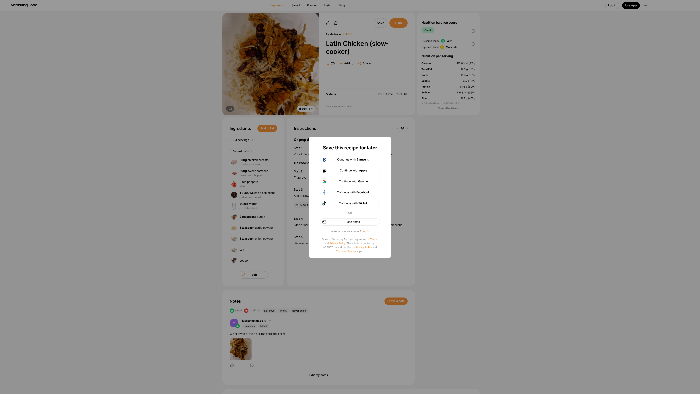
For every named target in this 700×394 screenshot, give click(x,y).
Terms (374, 239)
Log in (365, 231)
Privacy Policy (337, 243)
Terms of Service (346, 251)
